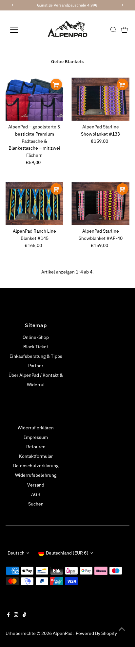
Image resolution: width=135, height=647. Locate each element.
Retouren (36, 447)
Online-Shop (36, 337)
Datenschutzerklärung (35, 466)
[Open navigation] (20, 30)
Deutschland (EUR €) (67, 553)
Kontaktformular (36, 456)
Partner (35, 366)
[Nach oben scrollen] (121, 629)
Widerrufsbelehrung (35, 475)
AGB (35, 494)
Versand (35, 485)
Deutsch (16, 553)
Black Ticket (35, 347)
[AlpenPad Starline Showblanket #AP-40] (100, 203)
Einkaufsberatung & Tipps (36, 356)
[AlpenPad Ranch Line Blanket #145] (35, 203)
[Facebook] (8, 615)
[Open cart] (124, 30)
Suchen (36, 504)
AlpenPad (62, 633)
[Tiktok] (24, 615)
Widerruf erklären (36, 428)
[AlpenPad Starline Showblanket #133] (100, 99)
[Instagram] (16, 615)
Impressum (36, 437)
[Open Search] (113, 30)
